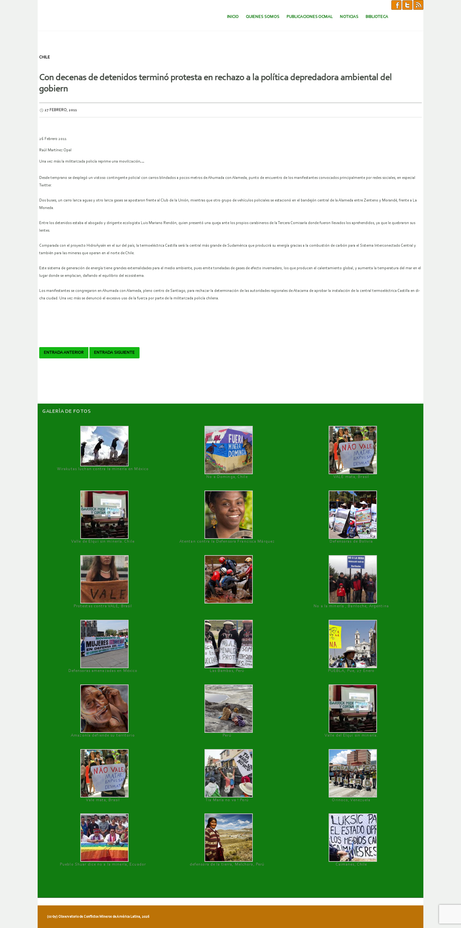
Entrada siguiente (114, 353)
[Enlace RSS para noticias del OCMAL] (418, 4)
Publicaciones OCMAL (310, 16)
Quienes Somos (262, 16)
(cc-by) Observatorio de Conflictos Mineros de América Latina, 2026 (98, 917)
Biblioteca (377, 16)
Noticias (349, 16)
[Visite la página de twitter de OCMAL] (407, 4)
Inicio (233, 16)
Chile (44, 57)
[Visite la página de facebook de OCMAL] (396, 4)
